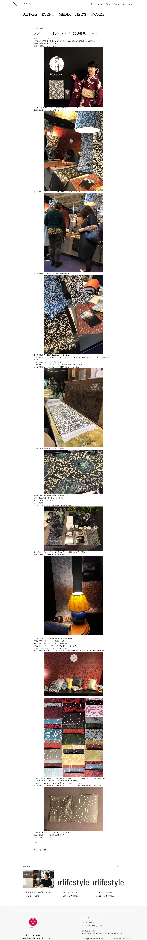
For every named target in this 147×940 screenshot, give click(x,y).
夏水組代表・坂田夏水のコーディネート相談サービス (38, 894)
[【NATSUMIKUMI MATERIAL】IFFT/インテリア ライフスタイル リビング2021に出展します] (108, 879)
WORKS (97, 14)
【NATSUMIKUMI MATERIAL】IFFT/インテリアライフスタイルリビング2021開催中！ (73, 894)
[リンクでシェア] (51, 850)
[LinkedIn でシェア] (45, 850)
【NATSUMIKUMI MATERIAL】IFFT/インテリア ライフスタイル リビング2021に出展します (108, 894)
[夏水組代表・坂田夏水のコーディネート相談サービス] (38, 879)
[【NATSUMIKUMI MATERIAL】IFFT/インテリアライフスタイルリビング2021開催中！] (73, 879)
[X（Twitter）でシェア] (40, 850)
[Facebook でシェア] (35, 850)
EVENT (48, 14)
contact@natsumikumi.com (92, 918)
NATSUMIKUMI (24, 3)
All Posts (30, 14)
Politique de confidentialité (93, 938)
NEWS (80, 14)
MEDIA (65, 14)
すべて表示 (120, 866)
